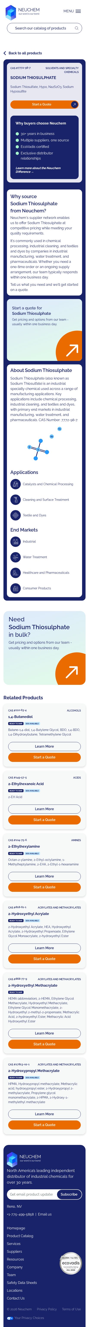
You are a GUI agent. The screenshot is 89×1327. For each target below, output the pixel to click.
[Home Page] (22, 11)
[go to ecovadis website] (71, 1263)
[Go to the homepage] (24, 1158)
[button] (73, 11)
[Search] (41, 28)
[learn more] (44, 735)
